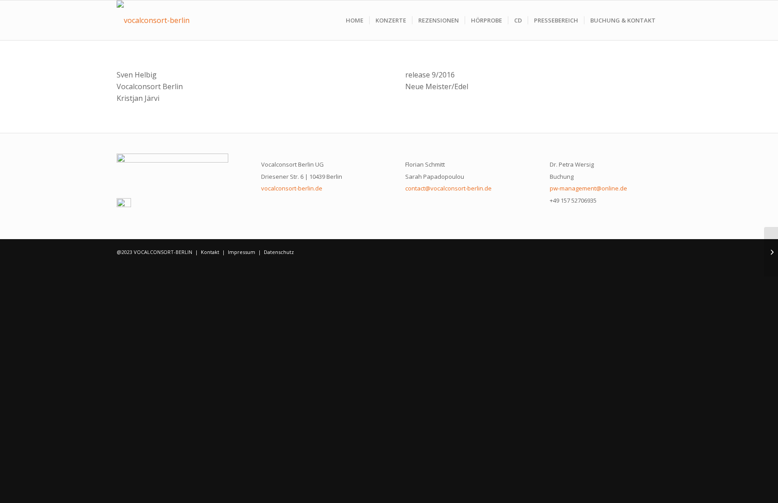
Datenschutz (279, 252)
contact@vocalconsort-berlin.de (448, 188)
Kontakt (210, 252)
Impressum (241, 252)
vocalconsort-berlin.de (291, 188)
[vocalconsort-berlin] (153, 20)
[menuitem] (354, 20)
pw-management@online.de (588, 188)
